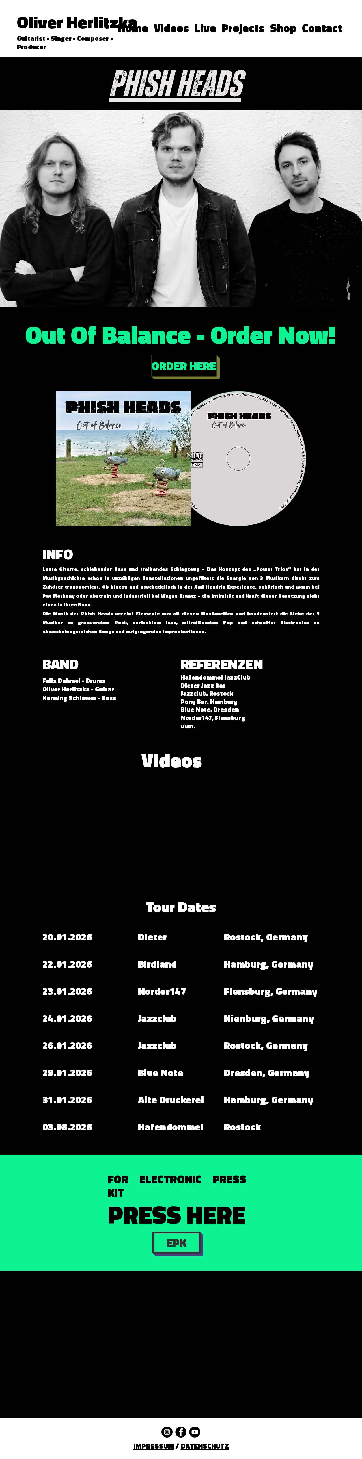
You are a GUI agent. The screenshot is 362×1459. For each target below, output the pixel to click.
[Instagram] (167, 1432)
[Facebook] (180, 1432)
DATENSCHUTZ (205, 1446)
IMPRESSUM (153, 1446)
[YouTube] (194, 1432)
